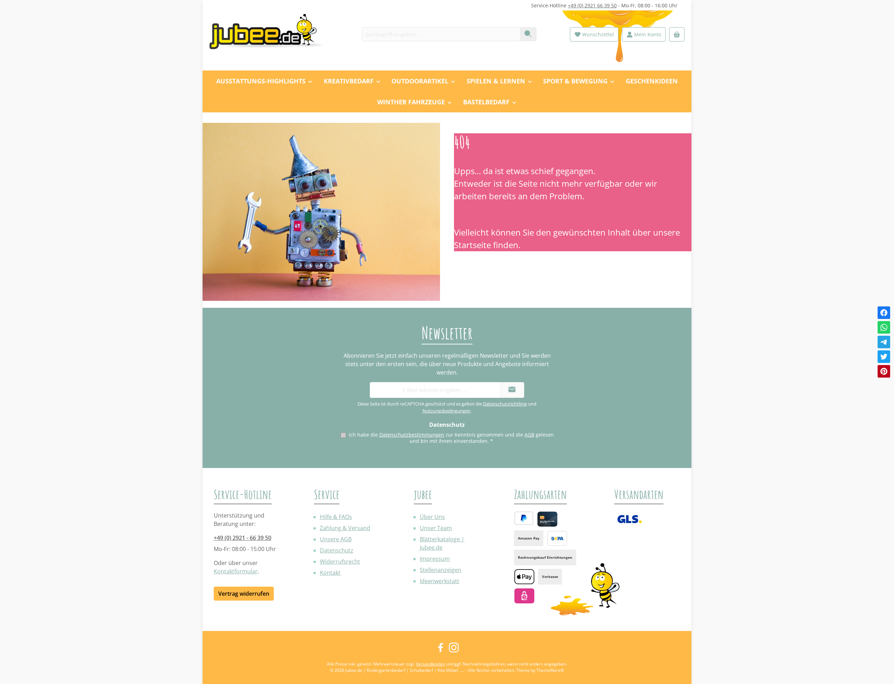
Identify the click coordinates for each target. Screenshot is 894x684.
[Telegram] (884, 342)
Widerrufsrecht (340, 561)
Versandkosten (430, 664)
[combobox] (441, 34)
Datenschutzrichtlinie (505, 404)
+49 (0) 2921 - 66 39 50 (242, 538)
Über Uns (432, 517)
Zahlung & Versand (345, 528)
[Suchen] (528, 34)
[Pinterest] (884, 371)
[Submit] (512, 390)
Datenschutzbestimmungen (411, 434)
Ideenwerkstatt (439, 581)
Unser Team (436, 528)
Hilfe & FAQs (336, 517)
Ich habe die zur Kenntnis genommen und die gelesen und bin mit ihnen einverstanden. (451, 437)
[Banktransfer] (557, 538)
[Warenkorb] (676, 34)
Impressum (435, 559)
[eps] (524, 596)
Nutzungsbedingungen (446, 411)
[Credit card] (547, 519)
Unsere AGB (336, 539)
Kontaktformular (236, 571)
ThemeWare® (550, 670)
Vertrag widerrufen (243, 593)
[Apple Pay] (524, 577)
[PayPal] (524, 518)
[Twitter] (884, 356)
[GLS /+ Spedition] (629, 519)
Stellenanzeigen (440, 570)
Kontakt (330, 573)
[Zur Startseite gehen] (271, 34)
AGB (529, 434)
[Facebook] (884, 312)
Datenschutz (336, 550)
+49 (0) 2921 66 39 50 (592, 5)
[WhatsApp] (884, 327)
